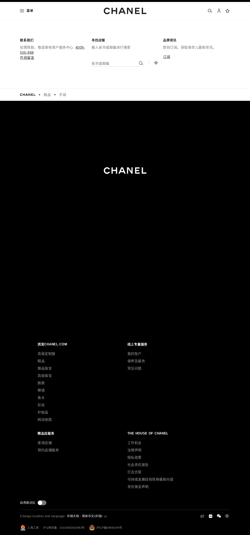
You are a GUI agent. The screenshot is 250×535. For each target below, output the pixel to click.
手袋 (62, 95)
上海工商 (33, 527)
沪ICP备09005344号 (109, 527)
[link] (227, 10)
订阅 (166, 57)
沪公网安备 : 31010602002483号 (64, 527)
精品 (47, 95)
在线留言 (27, 58)
